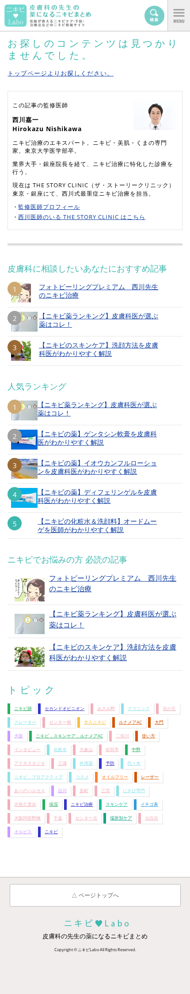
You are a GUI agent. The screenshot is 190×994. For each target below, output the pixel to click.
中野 (136, 749)
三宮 (105, 791)
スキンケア (117, 804)
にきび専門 (134, 791)
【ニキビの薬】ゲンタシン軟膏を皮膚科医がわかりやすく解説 (97, 438)
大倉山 (86, 749)
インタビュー (27, 749)
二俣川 (122, 736)
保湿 (53, 804)
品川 (62, 791)
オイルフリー (115, 777)
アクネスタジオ (29, 763)
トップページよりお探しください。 (61, 73)
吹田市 (112, 749)
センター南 (60, 722)
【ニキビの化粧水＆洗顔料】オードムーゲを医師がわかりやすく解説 (97, 525)
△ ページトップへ (95, 895)
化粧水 (60, 749)
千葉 (57, 818)
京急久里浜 (25, 804)
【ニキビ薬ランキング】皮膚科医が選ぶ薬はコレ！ (98, 320)
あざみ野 (106, 708)
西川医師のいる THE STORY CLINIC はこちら (81, 217)
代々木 (134, 763)
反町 (84, 791)
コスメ (82, 777)
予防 (110, 763)
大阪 (18, 736)
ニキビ (51, 832)
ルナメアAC (130, 722)
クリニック (139, 708)
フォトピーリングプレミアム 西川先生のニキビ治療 (98, 291)
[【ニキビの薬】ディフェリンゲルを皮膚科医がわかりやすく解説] (24, 498)
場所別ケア (121, 818)
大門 (159, 722)
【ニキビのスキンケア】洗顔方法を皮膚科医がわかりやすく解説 (98, 349)
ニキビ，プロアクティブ (38, 777)
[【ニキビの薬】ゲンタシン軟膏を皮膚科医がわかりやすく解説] (24, 440)
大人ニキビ (95, 722)
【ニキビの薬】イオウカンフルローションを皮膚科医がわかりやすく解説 (97, 467)
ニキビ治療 (82, 804)
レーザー (150, 777)
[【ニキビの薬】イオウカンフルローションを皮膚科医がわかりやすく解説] (24, 469)
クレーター (25, 722)
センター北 (86, 818)
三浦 (62, 763)
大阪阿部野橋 (27, 818)
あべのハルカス (29, 791)
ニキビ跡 (23, 708)
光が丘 (169, 708)
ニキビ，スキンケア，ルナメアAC (69, 736)
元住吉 (151, 818)
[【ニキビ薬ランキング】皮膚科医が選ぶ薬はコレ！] (24, 410)
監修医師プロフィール (49, 207)
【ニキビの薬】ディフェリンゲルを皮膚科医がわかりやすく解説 (97, 496)
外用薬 (86, 763)
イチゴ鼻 (149, 804)
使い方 (148, 736)
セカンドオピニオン (64, 708)
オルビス (23, 832)
